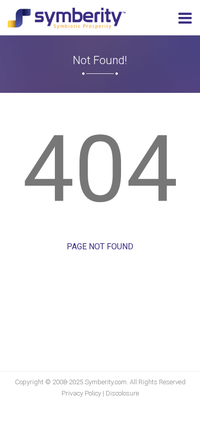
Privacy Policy (81, 393)
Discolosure (122, 393)
